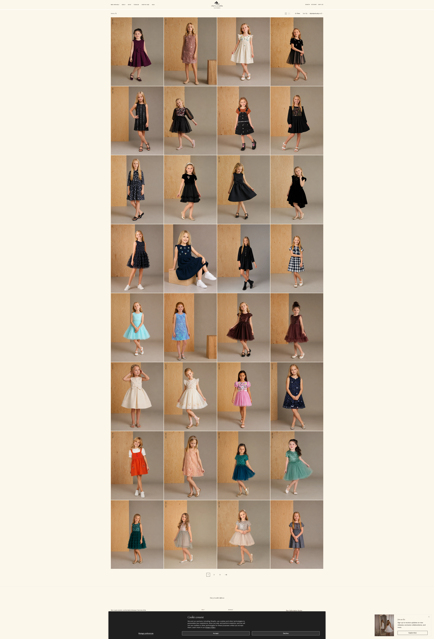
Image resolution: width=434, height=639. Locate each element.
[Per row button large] (285, 13)
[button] (307, 4)
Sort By (305, 13)
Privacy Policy (210, 627)
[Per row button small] (289, 13)
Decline (286, 633)
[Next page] (226, 575)
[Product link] (137, 51)
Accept (216, 633)
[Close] (429, 616)
